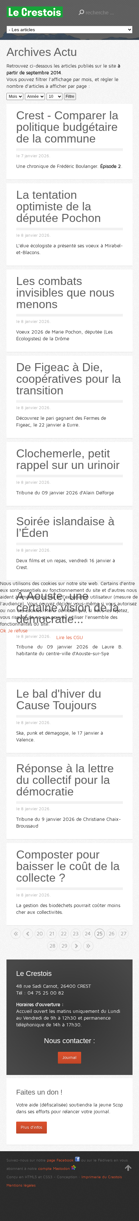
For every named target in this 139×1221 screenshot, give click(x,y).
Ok (3, 630)
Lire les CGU (69, 637)
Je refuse (17, 630)
